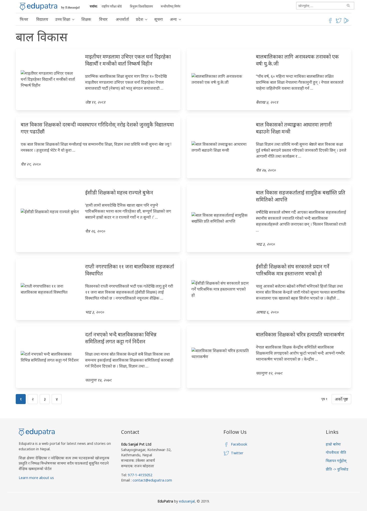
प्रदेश (139, 19)
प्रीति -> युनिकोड (337, 469)
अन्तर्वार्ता (122, 19)
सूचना (158, 19)
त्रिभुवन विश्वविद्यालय (141, 6)
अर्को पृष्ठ (341, 399)
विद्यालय (42, 19)
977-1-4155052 (140, 475)
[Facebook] (330, 22)
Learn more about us (36, 477)
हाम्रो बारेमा (333, 444)
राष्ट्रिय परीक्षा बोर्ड (112, 6)
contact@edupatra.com (152, 480)
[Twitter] (339, 22)
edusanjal (187, 501)
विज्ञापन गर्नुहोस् (336, 460)
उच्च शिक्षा (62, 19)
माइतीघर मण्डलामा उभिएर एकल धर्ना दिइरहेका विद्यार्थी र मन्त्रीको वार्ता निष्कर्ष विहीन (128, 60)
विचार (103, 19)
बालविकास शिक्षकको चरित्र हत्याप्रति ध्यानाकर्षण (300, 334)
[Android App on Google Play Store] (347, 22)
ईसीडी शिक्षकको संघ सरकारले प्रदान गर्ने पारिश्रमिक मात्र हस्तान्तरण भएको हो (292, 270)
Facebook (239, 444)
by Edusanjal (70, 7)
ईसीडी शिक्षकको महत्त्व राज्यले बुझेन (119, 192)
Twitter (237, 453)
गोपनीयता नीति (336, 452)
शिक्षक (86, 19)
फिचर (24, 19)
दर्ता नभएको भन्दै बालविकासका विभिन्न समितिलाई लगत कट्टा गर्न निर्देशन (121, 338)
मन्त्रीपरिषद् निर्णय (170, 6)
